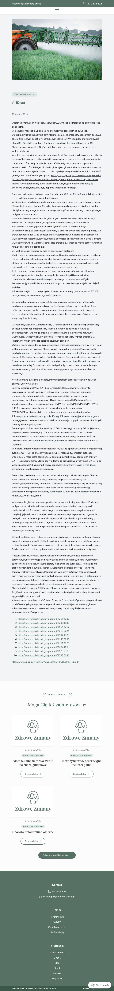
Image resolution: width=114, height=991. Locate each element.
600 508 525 (59, 891)
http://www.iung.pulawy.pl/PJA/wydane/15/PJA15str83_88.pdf (45, 662)
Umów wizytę (57, 932)
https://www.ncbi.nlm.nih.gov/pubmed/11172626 (43, 643)
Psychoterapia (57, 916)
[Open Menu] (57, 10)
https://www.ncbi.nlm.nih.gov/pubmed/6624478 (43, 647)
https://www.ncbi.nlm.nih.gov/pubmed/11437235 (43, 639)
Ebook (57, 968)
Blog (57, 963)
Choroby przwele (57, 927)
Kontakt (57, 973)
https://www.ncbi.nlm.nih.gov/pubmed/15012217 (43, 627)
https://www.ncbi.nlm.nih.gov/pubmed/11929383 (43, 635)
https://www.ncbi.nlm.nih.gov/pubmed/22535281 (43, 631)
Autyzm (57, 922)
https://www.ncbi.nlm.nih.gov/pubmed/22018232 (43, 619)
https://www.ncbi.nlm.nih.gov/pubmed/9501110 (43, 651)
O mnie (57, 958)
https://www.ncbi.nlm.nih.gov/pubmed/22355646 (43, 655)
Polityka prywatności (92, 988)
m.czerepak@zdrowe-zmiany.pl (59, 896)
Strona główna (57, 952)
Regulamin (57, 978)
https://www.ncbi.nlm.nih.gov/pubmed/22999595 (43, 623)
